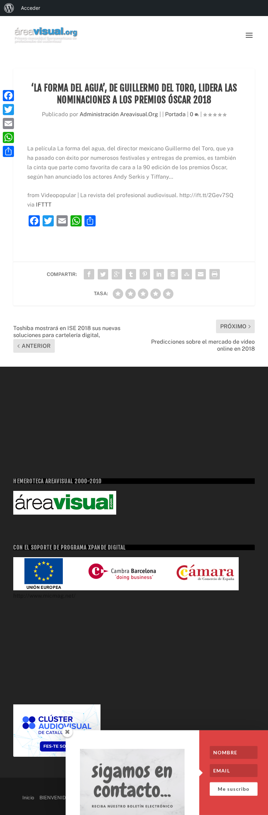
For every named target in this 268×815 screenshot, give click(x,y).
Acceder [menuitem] (30, 8)
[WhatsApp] (8, 137)
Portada (175, 114)
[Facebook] (8, 96)
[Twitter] (8, 110)
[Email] (8, 123)
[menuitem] (9, 8)
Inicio (28, 797)
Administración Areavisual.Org (119, 114)
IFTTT (44, 204)
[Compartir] (8, 151)
